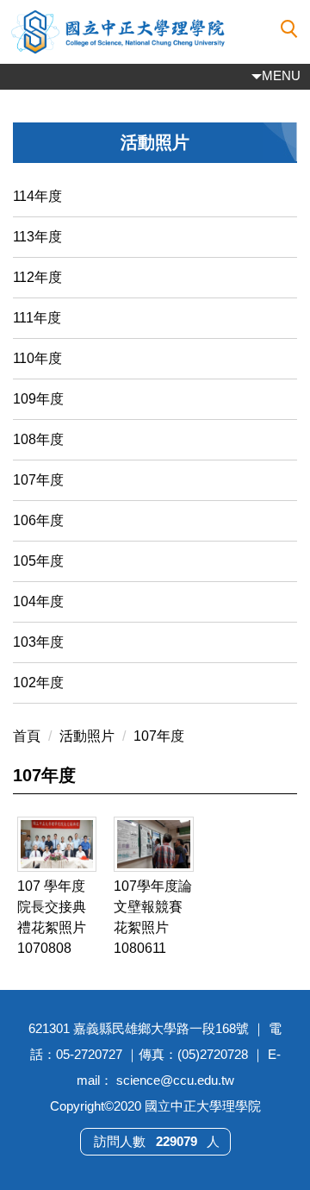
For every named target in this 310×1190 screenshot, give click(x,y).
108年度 (38, 439)
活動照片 (87, 736)
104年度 (38, 601)
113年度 (37, 236)
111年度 (37, 317)
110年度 (37, 358)
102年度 (38, 682)
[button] (289, 29)
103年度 (38, 642)
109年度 (38, 398)
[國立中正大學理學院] (155, 32)
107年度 (38, 480)
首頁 (26, 736)
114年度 (37, 196)
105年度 (38, 561)
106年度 (38, 520)
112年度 (37, 277)
